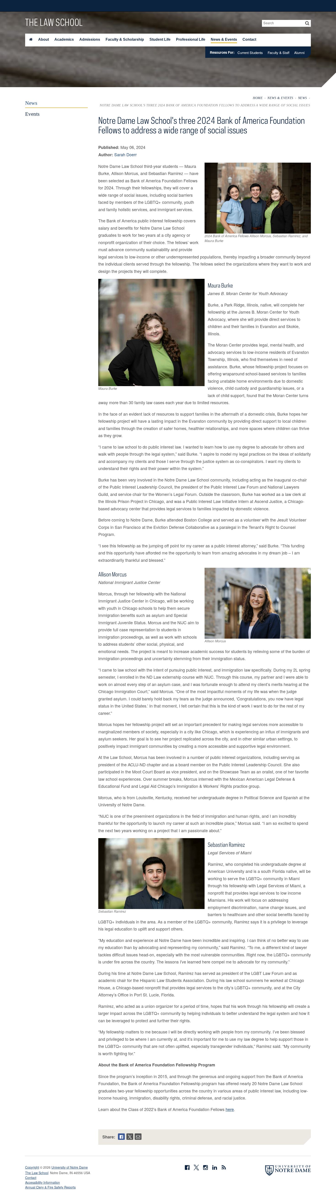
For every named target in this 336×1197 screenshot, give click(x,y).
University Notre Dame (59, 5)
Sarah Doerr (125, 154)
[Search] (307, 23)
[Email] (138, 1136)
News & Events (224, 39)
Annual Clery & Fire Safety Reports (50, 1187)
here (230, 1109)
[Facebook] (121, 1136)
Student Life (160, 39)
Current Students (250, 52)
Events (32, 114)
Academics (64, 39)
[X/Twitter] (129, 1136)
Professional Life (190, 39)
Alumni (299, 52)
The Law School (54, 22)
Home (258, 98)
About (43, 39)
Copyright (32, 1167)
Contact (249, 39)
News (302, 98)
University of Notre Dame (69, 1167)
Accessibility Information (42, 1182)
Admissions (89, 39)
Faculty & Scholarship (125, 39)
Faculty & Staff (278, 52)
